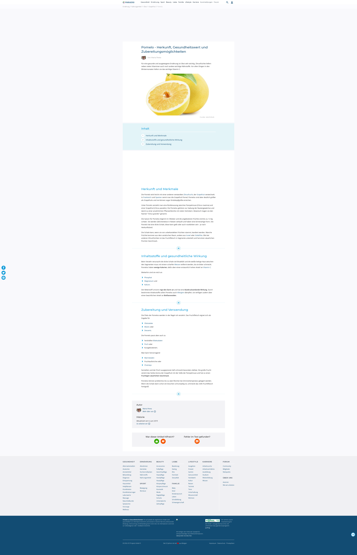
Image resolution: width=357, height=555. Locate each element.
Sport (163, 2)
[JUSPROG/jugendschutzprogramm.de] (212, 520)
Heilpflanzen (127, 486)
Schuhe (159, 498)
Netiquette (226, 472)
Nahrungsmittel (136, 7)
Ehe (173, 472)
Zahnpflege (160, 504)
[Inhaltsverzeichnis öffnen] (353, 535)
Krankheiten (127, 489)
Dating (174, 469)
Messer (177, 264)
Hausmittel (126, 484)
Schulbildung (176, 500)
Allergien (180, 292)
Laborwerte (127, 495)
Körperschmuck (162, 486)
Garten (190, 472)
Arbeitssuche (207, 466)
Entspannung (127, 481)
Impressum (212, 543)
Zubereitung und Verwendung (158, 144)
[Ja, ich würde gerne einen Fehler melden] (197, 441)
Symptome (126, 504)
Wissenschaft (193, 495)
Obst (145, 7)
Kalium (147, 284)
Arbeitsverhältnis (209, 469)
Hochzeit (175, 475)
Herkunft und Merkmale (156, 135)
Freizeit (190, 469)
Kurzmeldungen (206, 2)
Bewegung (143, 488)
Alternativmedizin (129, 466)
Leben (174, 497)
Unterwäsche (161, 501)
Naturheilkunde (128, 501)
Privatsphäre (230, 543)
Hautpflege (160, 481)
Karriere (196, 2)
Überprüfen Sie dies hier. (184, 536)
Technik (191, 486)
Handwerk (192, 478)
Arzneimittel (127, 472)
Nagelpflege (160, 495)
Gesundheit (145, 2)
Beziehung (175, 466)
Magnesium (149, 281)
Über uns (228, 478)
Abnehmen (144, 466)
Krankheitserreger (129, 492)
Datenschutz (221, 543)
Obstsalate (148, 323)
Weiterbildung (208, 478)
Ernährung (155, 2)
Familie (181, 2)
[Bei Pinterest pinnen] (3, 278)
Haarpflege (160, 475)
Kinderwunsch (177, 494)
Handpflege (160, 478)
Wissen (205, 481)
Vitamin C (207, 267)
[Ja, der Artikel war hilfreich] (156, 441)
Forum (216, 2)
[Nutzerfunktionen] (232, 2)
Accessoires (160, 466)
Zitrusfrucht (188, 194)
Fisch (146, 344)
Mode (158, 492)
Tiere (190, 489)
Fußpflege (159, 469)
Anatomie (126, 469)
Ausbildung (206, 472)
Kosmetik (159, 489)
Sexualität (175, 478)
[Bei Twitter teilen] (3, 273)
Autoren (226, 482)
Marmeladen (149, 358)
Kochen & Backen (146, 472)
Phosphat (148, 277)
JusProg (207, 528)
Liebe (175, 2)
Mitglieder (226, 469)
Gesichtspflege (161, 472)
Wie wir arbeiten (228, 485)
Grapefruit (152, 7)
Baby (173, 488)
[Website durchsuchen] (227, 2)
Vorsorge (126, 507)
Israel (188, 235)
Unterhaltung (193, 492)
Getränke (143, 469)
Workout (143, 491)
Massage (126, 498)
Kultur (190, 481)
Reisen (190, 484)
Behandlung (127, 475)
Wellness (126, 510)
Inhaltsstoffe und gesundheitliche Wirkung (164, 140)
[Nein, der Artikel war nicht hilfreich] (163, 441)
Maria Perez (147, 408)
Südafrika (198, 235)
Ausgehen (191, 466)
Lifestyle (188, 2)
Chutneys (148, 365)
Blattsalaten (158, 340)
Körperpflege (161, 484)
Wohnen (191, 498)
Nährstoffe (144, 475)
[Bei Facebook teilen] (3, 268)
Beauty (169, 2)
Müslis (146, 327)
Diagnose (126, 478)
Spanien (158, 197)
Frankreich (147, 197)
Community (227, 466)
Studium (206, 475)
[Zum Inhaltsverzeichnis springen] (178, 248)
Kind (173, 491)
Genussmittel (193, 475)
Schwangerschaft (178, 502)
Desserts (147, 330)
